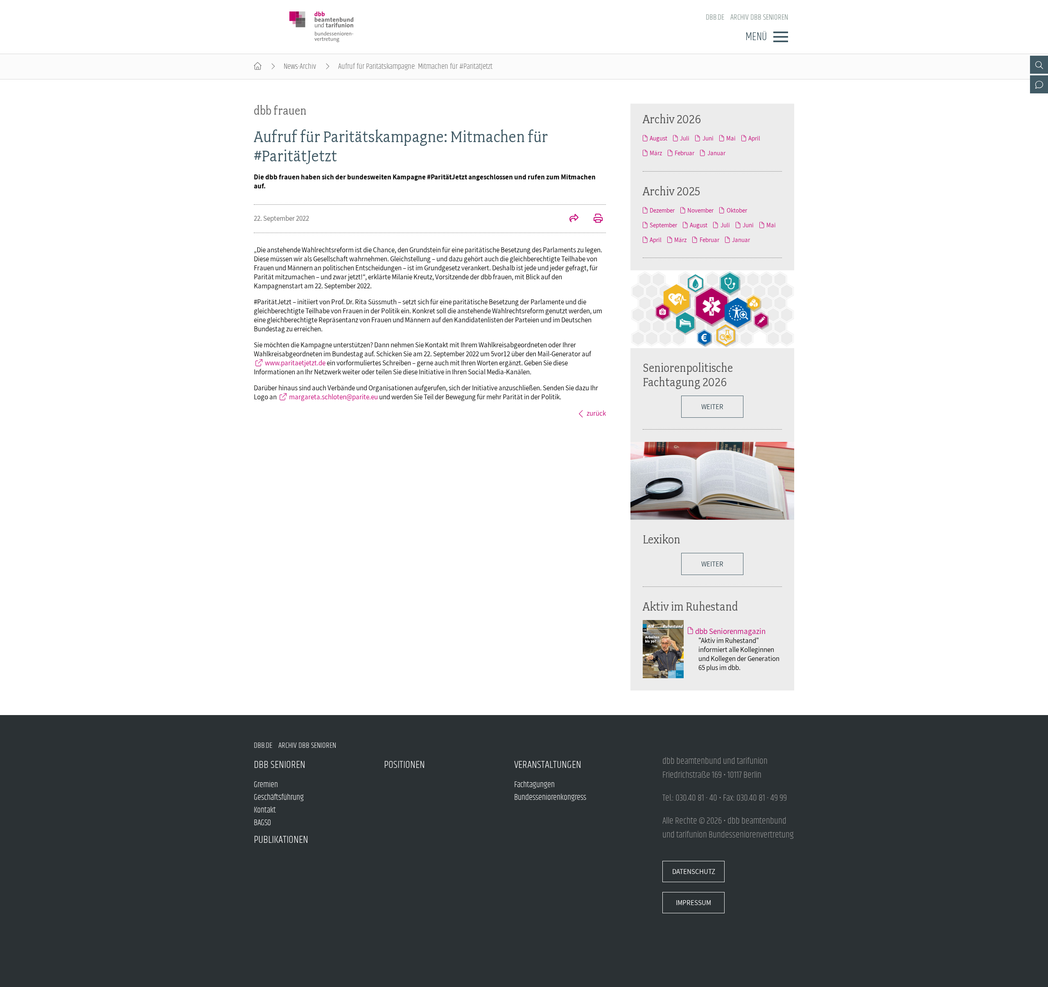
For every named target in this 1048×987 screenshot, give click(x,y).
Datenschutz (693, 871)
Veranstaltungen (547, 765)
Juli (684, 138)
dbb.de (715, 17)
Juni (707, 138)
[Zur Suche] (1039, 65)
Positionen (404, 765)
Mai (731, 138)
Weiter (712, 406)
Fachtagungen (534, 785)
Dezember (662, 210)
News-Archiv (300, 66)
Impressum (693, 902)
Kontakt (265, 810)
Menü (756, 36)
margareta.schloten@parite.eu (333, 396)
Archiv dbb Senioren (759, 17)
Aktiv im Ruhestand (690, 606)
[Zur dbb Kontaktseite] (1039, 84)
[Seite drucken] (593, 219)
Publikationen (281, 840)
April (754, 138)
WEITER (712, 563)
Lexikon (661, 539)
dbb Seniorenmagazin (730, 631)
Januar (716, 153)
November (700, 210)
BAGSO (262, 823)
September (663, 225)
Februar (684, 153)
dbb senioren (279, 765)
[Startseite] (258, 66)
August (658, 138)
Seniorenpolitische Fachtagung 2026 (688, 374)
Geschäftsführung (279, 797)
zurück (596, 413)
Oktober (737, 210)
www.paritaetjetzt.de (295, 362)
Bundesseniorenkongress (550, 797)
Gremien (266, 785)
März (656, 153)
